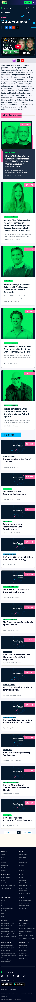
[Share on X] (17, 27)
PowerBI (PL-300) (24, 955)
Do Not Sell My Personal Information (9, 993)
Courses (21, 860)
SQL (2, 905)
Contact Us (4, 870)
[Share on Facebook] (10, 27)
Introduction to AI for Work (8, 936)
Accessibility (23, 993)
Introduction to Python (7, 923)
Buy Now (27, 2)
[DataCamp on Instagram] (24, 976)
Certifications (23, 862)
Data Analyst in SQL (6, 945)
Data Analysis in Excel (7, 934)
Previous (7, 832)
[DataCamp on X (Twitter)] (8, 976)
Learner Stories (23, 888)
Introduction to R (5, 928)
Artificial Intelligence (7, 908)
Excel (2, 913)
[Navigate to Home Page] (7, 8)
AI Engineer (22, 953)
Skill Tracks (22, 857)
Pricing (3, 880)
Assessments (23, 868)
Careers (3, 860)
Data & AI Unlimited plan (8, 885)
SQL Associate (23, 947)
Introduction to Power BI (8, 931)
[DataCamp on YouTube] (18, 976)
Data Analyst (23, 945)
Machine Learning (24, 903)
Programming (23, 908)
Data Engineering (24, 905)
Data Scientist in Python (7, 947)
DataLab (21, 870)
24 (18, 832)
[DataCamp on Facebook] (2, 976)
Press (2, 857)
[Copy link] (2, 27)
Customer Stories (6, 888)
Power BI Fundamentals (25, 931)
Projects (21, 865)
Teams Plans (4, 882)
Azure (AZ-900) (23, 958)
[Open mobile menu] (34, 8)
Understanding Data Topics (26, 938)
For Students (22, 880)
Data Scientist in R (6, 950)
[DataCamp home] (13, 972)
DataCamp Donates (24, 893)
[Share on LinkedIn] (6, 27)
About (3, 854)
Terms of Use (4, 996)
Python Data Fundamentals (27, 928)
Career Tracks (23, 854)
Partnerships (4, 865)
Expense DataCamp (25, 885)
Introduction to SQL (6, 926)
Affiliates (3, 862)
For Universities (23, 890)
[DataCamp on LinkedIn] (13, 976)
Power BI (3, 911)
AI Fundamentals (24, 923)
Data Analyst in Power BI (8, 953)
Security (30, 993)
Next (29, 832)
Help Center (4, 868)
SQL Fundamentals (24, 926)
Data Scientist (23, 950)
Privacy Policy (4, 989)
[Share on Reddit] (13, 27)
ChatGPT (3, 916)
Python (3, 900)
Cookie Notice (13, 989)
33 (25, 832)
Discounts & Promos (24, 882)
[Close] (33, 3)
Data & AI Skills (5, 877)
